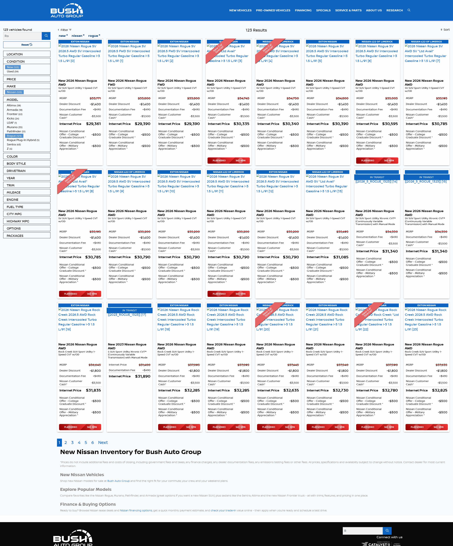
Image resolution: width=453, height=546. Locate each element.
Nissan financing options (136, 510)
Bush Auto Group (118, 481)
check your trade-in (223, 510)
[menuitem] (27, 67)
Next (103, 442)
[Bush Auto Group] (67, 10)
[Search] (46, 36)
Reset (25, 45)
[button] (240, 10)
